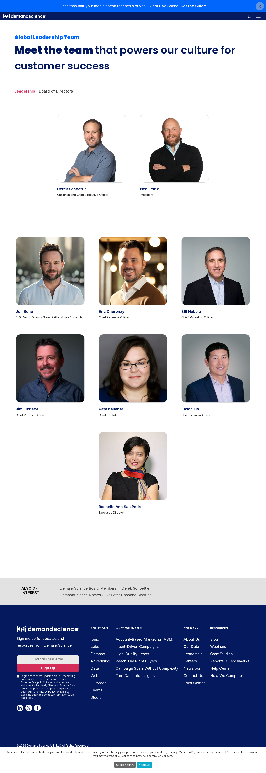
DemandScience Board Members (88, 588)
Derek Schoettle (135, 588)
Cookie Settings (125, 765)
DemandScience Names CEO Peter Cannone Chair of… (107, 595)
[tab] (25, 91)
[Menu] (258, 16)
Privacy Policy (47, 691)
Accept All (144, 765)
